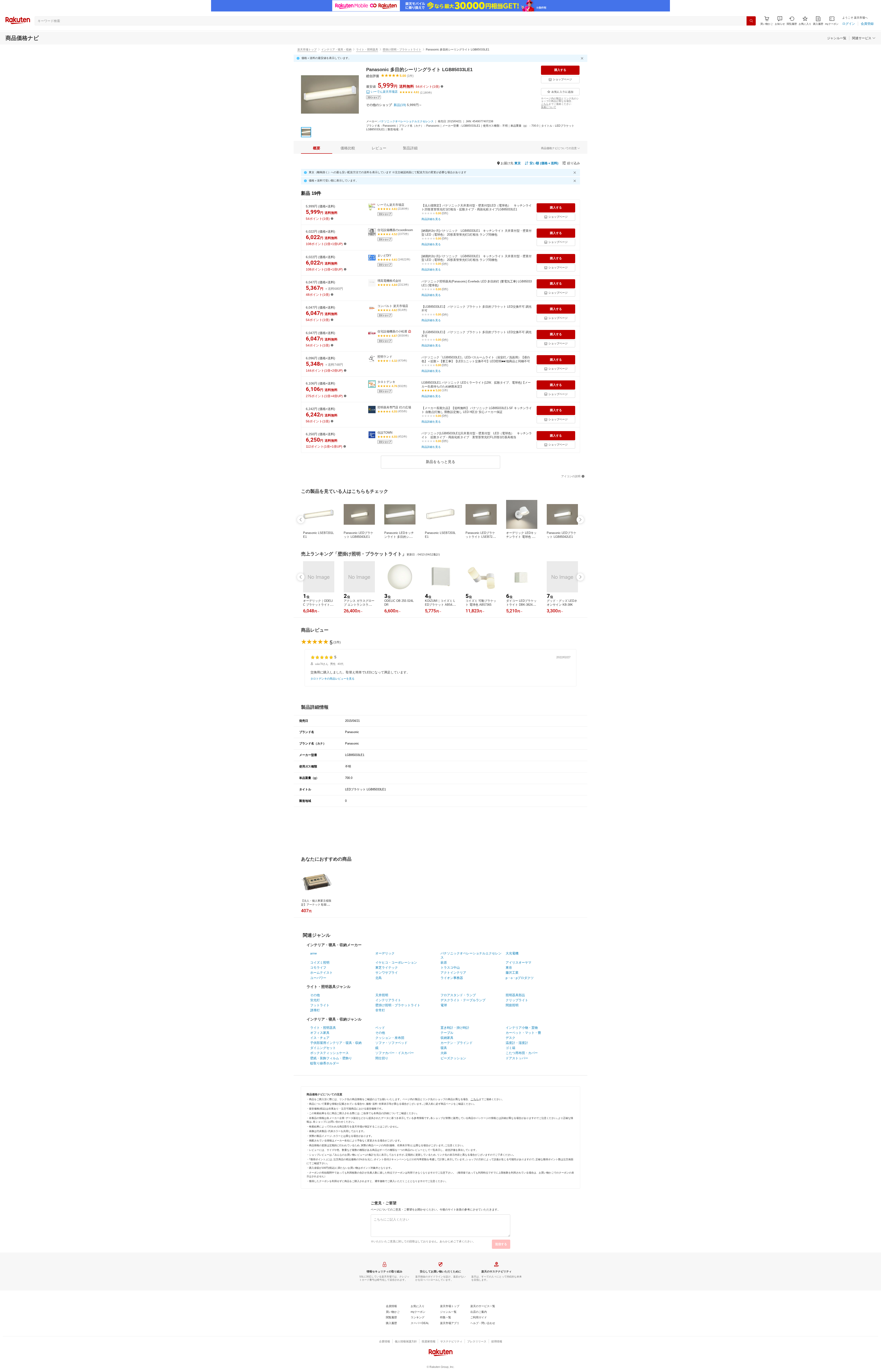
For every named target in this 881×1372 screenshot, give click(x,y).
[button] (780, 20)
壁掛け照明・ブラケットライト (402, 49)
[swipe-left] (300, 519)
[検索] (751, 20)
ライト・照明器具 (367, 49)
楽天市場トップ (307, 49)
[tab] (316, 148)
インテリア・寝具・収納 (336, 49)
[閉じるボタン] (582, 58)
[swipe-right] (580, 519)
